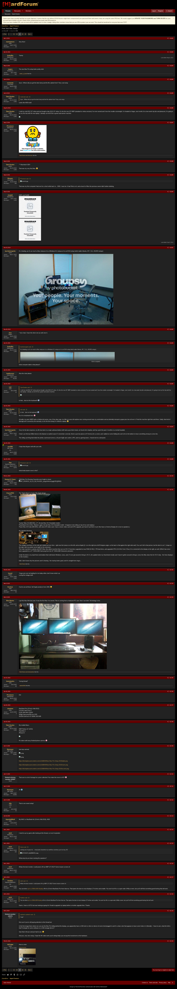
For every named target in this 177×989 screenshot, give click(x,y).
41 (14, 34)
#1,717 (171, 877)
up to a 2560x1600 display (35, 888)
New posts (17, 11)
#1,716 (171, 863)
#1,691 (171, 247)
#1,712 (171, 800)
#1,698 (171, 443)
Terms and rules (153, 982)
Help (169, 982)
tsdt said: (22, 409)
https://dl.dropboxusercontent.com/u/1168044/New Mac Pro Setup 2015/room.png (43, 765)
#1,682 (171, 52)
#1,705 (171, 677)
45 (25, 34)
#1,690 (171, 191)
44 (22, 34)
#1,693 (171, 343)
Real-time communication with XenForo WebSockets (93, 986)
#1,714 (171, 829)
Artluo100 (5, 31)
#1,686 (171, 108)
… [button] (11, 34)
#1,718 (171, 894)
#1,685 (171, 93)
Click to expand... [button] (96, 361)
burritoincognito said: (25, 347)
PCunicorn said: (24, 178)
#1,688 (171, 161)
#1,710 (171, 774)
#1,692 (171, 329)
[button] (22, 11)
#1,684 (171, 79)
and (26, 155)
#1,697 (171, 426)
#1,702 (171, 569)
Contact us (145, 982)
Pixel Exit (77, 986)
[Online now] (3, 445)
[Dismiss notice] (173, 18)
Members (28, 11)
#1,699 (171, 459)
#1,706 (171, 691)
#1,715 (171, 843)
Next (29, 34)
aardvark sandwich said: (26, 914)
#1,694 (171, 370)
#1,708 (171, 721)
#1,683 (171, 65)
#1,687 (171, 122)
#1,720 (171, 941)
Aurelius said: (24, 897)
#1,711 (171, 786)
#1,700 (171, 476)
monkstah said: (24, 97)
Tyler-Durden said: (25, 387)
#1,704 (171, 597)
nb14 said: (23, 881)
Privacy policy (163, 982)
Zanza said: (23, 847)
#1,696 (171, 405)
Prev (5, 34)
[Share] (168, 38)
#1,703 (171, 583)
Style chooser (7, 982)
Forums (8, 11)
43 (19, 34)
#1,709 (171, 746)
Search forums (16, 14)
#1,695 (171, 383)
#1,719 (171, 910)
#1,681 (171, 38)
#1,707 (171, 705)
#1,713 (171, 816)
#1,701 (171, 489)
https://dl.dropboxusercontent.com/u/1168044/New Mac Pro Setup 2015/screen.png (44, 768)
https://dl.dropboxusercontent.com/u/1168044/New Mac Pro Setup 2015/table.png (43, 761)
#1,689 (171, 175)
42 (17, 34)
